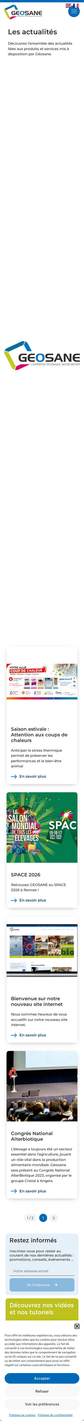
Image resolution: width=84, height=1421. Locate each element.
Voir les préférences (42, 1404)
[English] (69, 5)
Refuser (42, 1391)
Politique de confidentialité (55, 1415)
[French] (76, 5)
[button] (77, 1326)
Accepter (42, 1378)
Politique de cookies (22, 1415)
